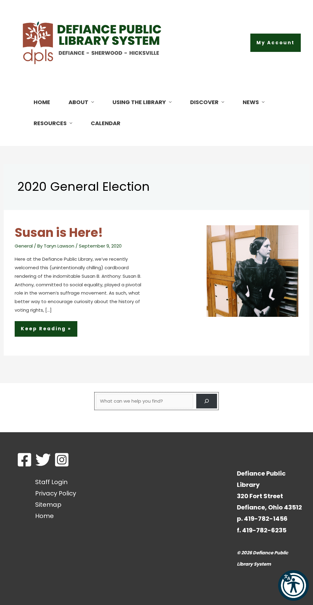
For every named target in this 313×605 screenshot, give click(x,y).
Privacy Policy (55, 493)
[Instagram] (61, 459)
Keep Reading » (45, 330)
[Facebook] (24, 459)
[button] (275, 43)
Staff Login (51, 482)
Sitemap (48, 504)
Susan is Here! (59, 232)
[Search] (206, 401)
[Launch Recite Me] (293, 585)
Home (44, 516)
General (24, 246)
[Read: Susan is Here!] (252, 270)
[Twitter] (43, 459)
